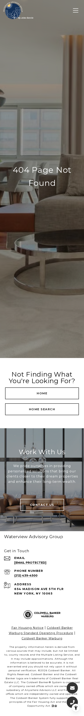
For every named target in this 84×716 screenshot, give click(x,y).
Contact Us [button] (42, 505)
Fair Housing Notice (27, 628)
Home (42, 393)
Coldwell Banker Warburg (42, 638)
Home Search (42, 409)
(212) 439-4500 (26, 575)
